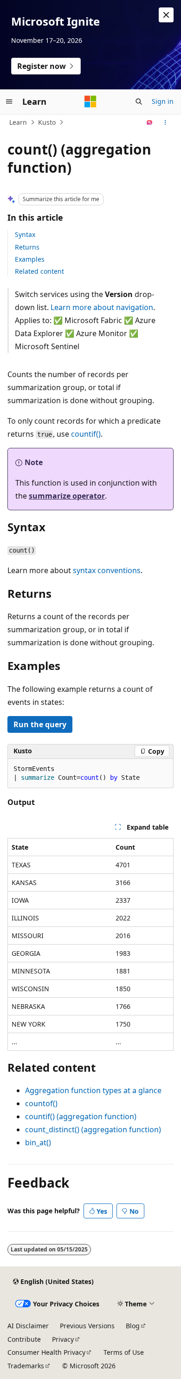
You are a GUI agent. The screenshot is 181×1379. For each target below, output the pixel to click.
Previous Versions (87, 1325)
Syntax (25, 234)
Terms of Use (123, 1352)
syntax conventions (107, 570)
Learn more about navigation (102, 307)
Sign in (163, 101)
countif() (86, 434)
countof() (41, 1103)
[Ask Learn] (149, 122)
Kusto (47, 122)
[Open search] (138, 101)
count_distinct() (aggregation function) (93, 1129)
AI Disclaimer (28, 1325)
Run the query (39, 724)
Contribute (24, 1339)
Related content (39, 271)
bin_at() (38, 1142)
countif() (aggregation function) (80, 1116)
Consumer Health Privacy (46, 1352)
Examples (30, 259)
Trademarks (25, 1365)
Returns (27, 247)
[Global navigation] (9, 101)
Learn (18, 122)
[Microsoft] (90, 101)
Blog (133, 1325)
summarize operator (67, 496)
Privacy (63, 1339)
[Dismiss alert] (166, 14)
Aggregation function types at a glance (93, 1090)
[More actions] (165, 122)
